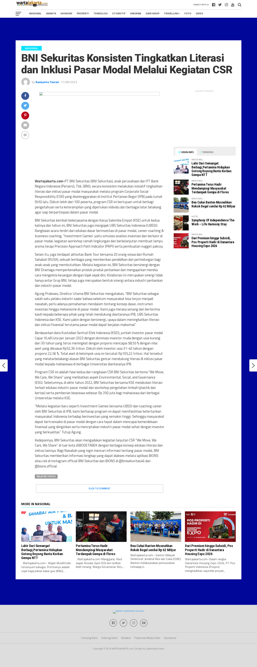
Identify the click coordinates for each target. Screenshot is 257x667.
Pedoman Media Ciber (147, 638)
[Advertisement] (128, 29)
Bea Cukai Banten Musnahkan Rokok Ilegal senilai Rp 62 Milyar (213, 204)
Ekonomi (66, 13)
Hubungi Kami (109, 638)
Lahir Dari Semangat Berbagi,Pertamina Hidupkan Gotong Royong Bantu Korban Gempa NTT (211, 169)
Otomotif (119, 13)
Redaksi (126, 638)
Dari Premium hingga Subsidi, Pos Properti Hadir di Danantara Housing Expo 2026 (213, 242)
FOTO (187, 13)
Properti (83, 13)
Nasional (35, 13)
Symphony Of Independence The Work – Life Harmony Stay (213, 222)
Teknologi (101, 13)
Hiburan (135, 13)
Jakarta (51, 13)
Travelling (171, 13)
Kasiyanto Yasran (47, 82)
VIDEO (199, 13)
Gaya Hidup (152, 13)
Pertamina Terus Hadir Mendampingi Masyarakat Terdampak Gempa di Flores (210, 188)
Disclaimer (170, 638)
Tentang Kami (89, 638)
